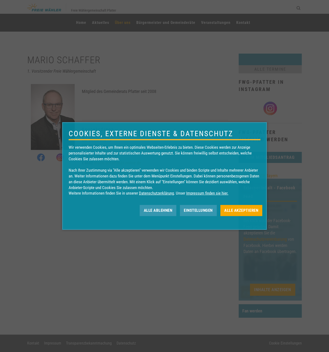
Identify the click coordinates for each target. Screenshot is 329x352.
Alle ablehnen (158, 210)
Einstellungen (198, 210)
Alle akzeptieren (241, 210)
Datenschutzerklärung (156, 193)
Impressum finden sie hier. (207, 193)
